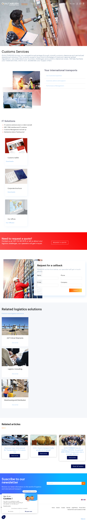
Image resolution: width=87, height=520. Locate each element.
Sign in (83, 518)
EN (74, 4)
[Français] (84, 500)
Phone (63, 275)
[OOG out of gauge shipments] (43, 440)
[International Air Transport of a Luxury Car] (15, 440)
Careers (63, 4)
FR (70, 4)
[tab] (64, 75)
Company (64, 282)
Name (39, 275)
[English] (82, 500)
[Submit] (83, 483)
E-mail (39, 282)
